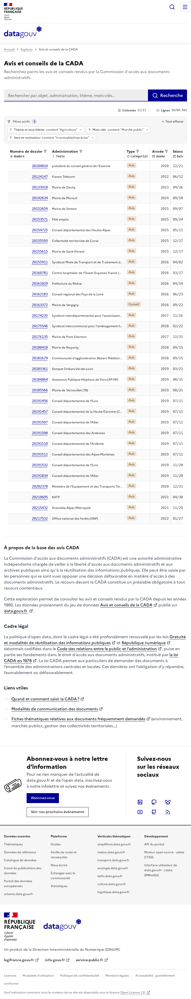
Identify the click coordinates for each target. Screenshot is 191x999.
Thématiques (13, 844)
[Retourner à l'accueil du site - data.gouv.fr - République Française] (62, 927)
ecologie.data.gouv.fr (112, 868)
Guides (56, 844)
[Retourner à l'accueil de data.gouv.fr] (23, 33)
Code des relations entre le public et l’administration (107, 649)
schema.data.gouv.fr (18, 894)
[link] (43, 798)
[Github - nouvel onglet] (154, 812)
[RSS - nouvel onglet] (168, 812)
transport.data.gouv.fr (113, 860)
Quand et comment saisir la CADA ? (45, 699)
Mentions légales (117, 975)
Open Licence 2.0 (132, 992)
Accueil (9, 49)
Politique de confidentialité (79, 975)
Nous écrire (59, 865)
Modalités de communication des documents (54, 709)
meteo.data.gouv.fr (111, 852)
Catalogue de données (20, 860)
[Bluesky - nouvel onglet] (168, 802)
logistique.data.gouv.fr (113, 892)
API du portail (154, 844)
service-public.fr (89, 960)
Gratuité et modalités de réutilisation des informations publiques (95, 640)
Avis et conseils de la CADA (126, 605)
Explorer (27, 49)
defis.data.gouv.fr (110, 876)
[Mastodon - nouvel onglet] (154, 802)
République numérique (144, 643)
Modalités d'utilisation (38, 975)
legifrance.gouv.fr (19, 960)
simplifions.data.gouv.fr (114, 844)
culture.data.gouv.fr (111, 884)
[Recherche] (172, 7)
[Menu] (185, 7)
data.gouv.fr (16, 611)
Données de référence (20, 852)
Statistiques (59, 886)
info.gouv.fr (55, 960)
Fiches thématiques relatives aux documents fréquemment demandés (78, 719)
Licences (10, 975)
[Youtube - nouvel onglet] (140, 812)
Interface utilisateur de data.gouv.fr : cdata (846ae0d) (160, 870)
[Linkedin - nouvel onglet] (140, 802)
